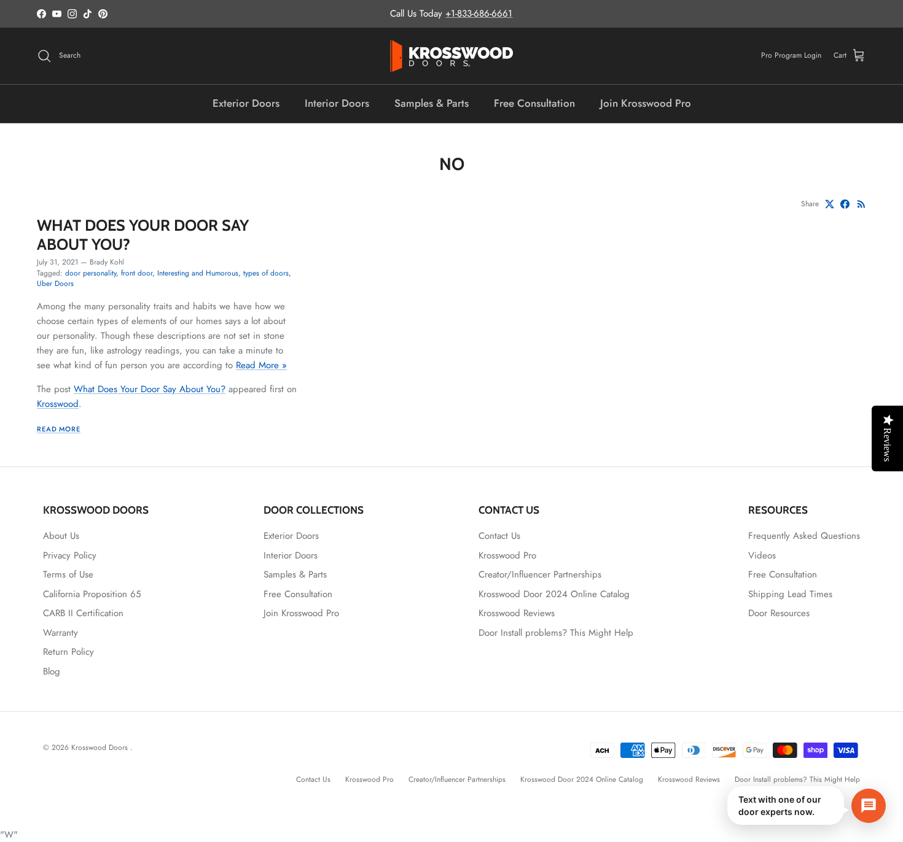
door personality (90, 273)
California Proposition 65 (92, 594)
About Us (61, 536)
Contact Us (499, 536)
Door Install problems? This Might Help (556, 632)
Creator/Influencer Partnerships (540, 574)
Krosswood (58, 404)
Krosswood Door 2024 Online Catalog (554, 594)
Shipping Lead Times (790, 594)
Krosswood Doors (100, 747)
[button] (806, 805)
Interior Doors (337, 103)
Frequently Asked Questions (804, 536)
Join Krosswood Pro (645, 103)
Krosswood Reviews (517, 613)
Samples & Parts (431, 103)
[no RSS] (861, 204)
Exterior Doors (246, 103)
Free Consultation (534, 103)
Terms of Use (68, 574)
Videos (762, 555)
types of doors (266, 273)
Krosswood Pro (507, 555)
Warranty (60, 632)
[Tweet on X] (829, 204)
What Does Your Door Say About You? (143, 234)
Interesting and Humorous (197, 273)
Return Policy (68, 652)
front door (136, 273)
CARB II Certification (83, 613)
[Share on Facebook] (845, 204)
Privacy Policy (69, 555)
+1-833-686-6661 (478, 13)
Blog (51, 671)
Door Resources (779, 613)
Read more (58, 429)
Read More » (261, 365)
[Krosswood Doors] (451, 56)
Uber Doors (55, 283)
